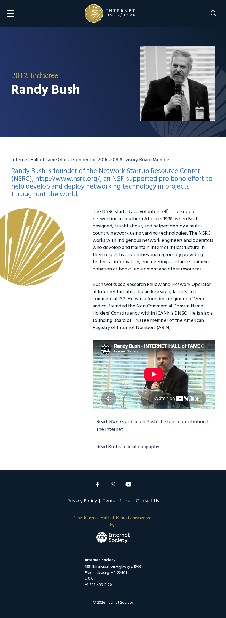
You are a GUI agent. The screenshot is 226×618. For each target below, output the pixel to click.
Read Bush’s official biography (127, 447)
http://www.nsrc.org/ (67, 179)
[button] (213, 13)
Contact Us (147, 501)
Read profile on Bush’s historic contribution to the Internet (153, 426)
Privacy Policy (82, 501)
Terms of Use (116, 501)
